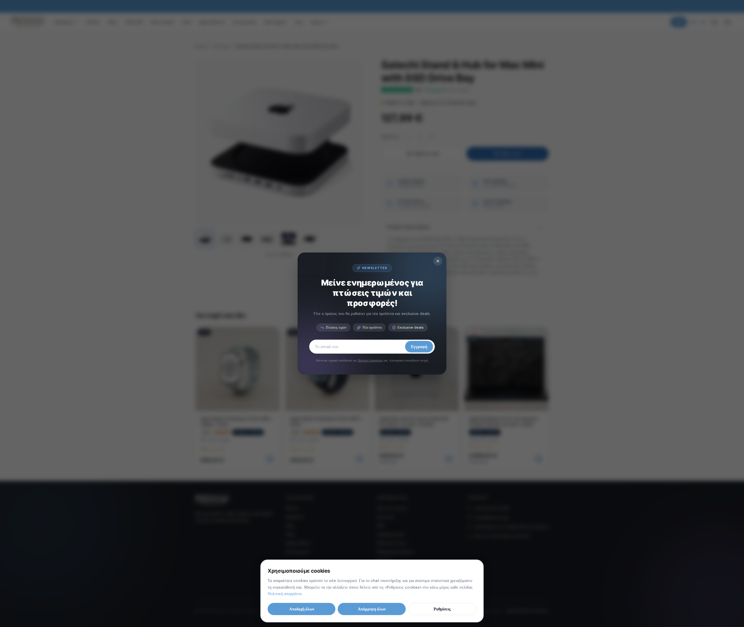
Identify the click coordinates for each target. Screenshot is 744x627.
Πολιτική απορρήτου (285, 593)
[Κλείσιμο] (437, 261)
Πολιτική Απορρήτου (370, 360)
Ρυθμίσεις (442, 609)
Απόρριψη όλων (372, 609)
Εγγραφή (419, 346)
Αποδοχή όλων (301, 609)
